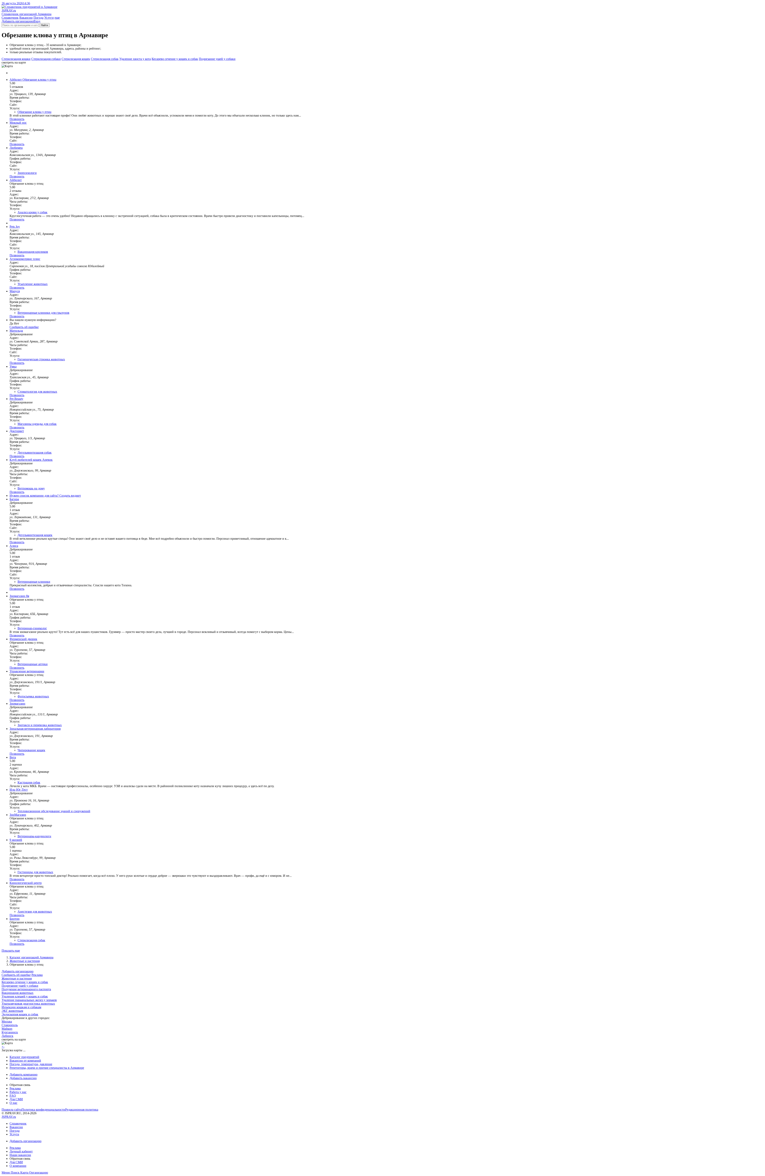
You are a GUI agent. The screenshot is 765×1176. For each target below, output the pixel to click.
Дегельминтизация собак (35, 452)
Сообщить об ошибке (16, 975)
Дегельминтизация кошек (35, 535)
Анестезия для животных (35, 911)
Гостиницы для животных (35, 872)
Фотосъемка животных (33, 696)
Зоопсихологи (27, 173)
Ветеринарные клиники (34, 581)
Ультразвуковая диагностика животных (28, 1003)
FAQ (13, 1095)
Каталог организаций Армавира (31, 957)
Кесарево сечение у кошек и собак (175, 59)
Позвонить (17, 119)
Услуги (49, 17)
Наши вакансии (20, 1155)
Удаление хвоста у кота (135, 59)
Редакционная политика (81, 1109)
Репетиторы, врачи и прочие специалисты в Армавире (47, 1067)
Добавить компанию (23, 1074)
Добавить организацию (17, 21)
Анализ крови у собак (32, 212)
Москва (7, 1021)
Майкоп (7, 1028)
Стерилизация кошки (16, 59)
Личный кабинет (21, 1151)
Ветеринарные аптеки (33, 664)
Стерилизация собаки (46, 59)
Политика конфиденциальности (43, 1109)
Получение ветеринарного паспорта (26, 989)
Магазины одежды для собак (37, 424)
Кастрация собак (29, 782)
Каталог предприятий (24, 1057)
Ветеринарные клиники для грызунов (43, 312)
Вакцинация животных (17, 993)
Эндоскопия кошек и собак (20, 1014)
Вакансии (26, 17)
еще (57, 17)
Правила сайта (12, 1109)
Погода (38, 17)
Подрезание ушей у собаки (217, 59)
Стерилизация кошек (76, 59)
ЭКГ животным (12, 1010)
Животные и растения (25, 961)
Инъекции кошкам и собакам (21, 1007)
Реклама (37, 975)
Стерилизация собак (105, 59)
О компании (18, 1165)
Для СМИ (16, 1099)
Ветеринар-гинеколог (32, 628)
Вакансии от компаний (25, 1060)
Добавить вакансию (23, 1078)
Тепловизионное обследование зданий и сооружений (54, 811)
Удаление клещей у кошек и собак (25, 996)
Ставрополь (10, 1025)
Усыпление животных (33, 284)
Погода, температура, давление (31, 1064)
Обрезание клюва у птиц (34, 112)
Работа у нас (18, 1092)
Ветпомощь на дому (31, 488)
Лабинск (7, 1036)
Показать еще (11, 950)
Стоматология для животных (37, 391)
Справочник (10, 17)
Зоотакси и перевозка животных (40, 725)
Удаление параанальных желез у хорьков (29, 1000)
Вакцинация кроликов (33, 251)
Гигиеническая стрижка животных (41, 359)
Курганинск (10, 1032)
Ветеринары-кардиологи (34, 836)
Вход (36, 21)
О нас (13, 1102)
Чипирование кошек (31, 750)
